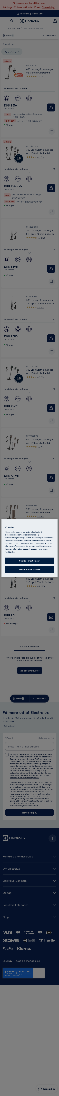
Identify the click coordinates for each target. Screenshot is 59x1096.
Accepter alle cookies (29, 569)
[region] (29, 548)
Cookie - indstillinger (29, 561)
